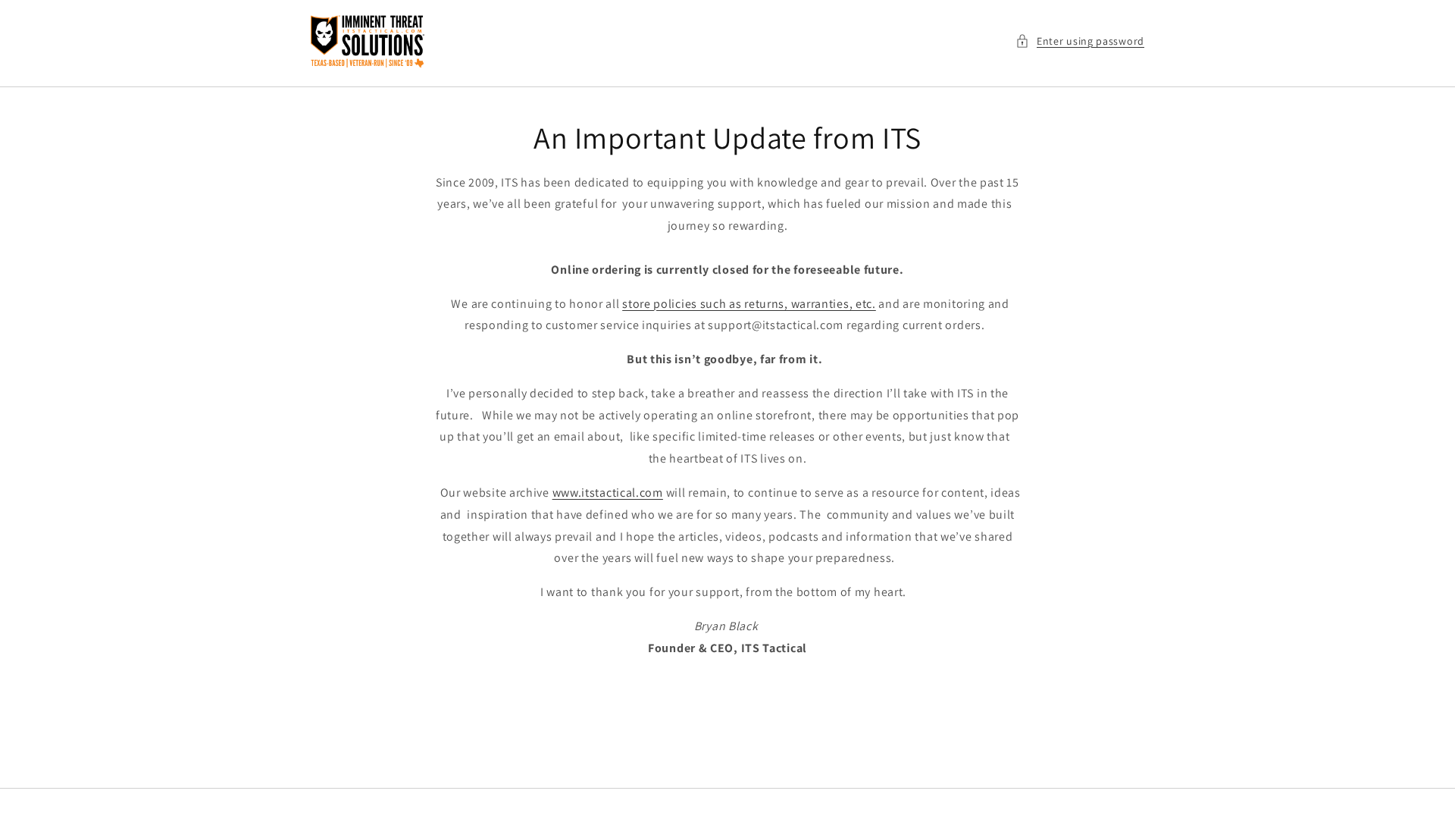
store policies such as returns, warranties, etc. (749, 304)
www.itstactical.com (607, 492)
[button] (1079, 41)
